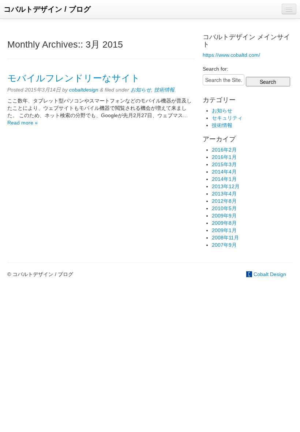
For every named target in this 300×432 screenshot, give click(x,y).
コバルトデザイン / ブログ (47, 9)
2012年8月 (224, 201)
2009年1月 (224, 230)
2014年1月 (224, 179)
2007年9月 (224, 245)
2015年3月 (224, 164)
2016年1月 (224, 157)
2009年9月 (224, 216)
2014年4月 (224, 172)
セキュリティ (227, 118)
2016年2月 (224, 150)
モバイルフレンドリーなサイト (73, 78)
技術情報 (164, 90)
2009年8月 (224, 223)
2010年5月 (224, 208)
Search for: (215, 69)
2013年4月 (224, 194)
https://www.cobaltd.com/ (231, 55)
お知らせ (141, 90)
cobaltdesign (83, 90)
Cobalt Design (270, 274)
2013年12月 (226, 186)
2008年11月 (225, 238)
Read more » (22, 123)
